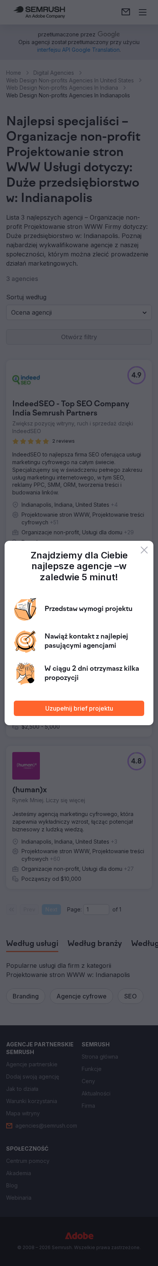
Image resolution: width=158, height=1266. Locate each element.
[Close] (144, 550)
